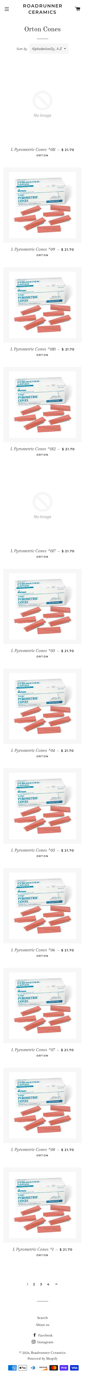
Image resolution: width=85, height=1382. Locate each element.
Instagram (44, 1342)
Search (42, 1318)
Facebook (45, 1335)
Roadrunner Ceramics (42, 9)
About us (42, 1325)
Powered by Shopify (43, 1358)
